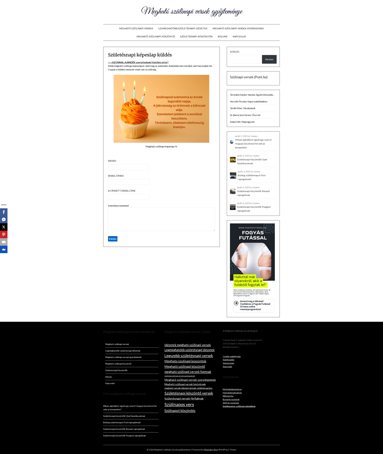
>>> (138, 62)
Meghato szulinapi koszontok (185, 361)
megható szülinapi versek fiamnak (187, 371)
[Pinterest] (3, 234)
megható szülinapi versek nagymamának (179, 376)
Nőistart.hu (228, 396)
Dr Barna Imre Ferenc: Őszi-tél (245, 115)
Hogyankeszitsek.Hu (232, 392)
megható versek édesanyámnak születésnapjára (188, 388)
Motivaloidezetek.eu (232, 389)
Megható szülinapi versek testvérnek (185, 384)
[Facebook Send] (3, 219)
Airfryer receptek (231, 403)
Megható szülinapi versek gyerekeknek (238, 28)
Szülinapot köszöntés (179, 411)
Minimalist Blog (211, 449)
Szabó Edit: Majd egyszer (242, 121)
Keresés (234, 51)
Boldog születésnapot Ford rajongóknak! (122, 422)
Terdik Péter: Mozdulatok (242, 108)
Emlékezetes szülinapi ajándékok (239, 406)
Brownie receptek (231, 399)
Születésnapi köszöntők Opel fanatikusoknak (124, 416)
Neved (112, 160)
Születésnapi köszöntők (196, 36)
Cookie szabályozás (232, 356)
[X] (3, 227)
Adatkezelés (228, 359)
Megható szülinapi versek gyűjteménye (191, 11)
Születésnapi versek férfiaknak (184, 398)
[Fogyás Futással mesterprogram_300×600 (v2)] (252, 312)
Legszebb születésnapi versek (188, 355)
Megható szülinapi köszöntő (156, 36)
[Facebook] (3, 212)
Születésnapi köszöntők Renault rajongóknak (124, 429)
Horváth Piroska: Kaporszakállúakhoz (248, 101)
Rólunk (222, 36)
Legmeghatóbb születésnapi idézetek (182, 28)
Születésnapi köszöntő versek (188, 393)
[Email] (3, 242)
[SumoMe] (3, 249)
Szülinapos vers (179, 404)
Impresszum (228, 363)
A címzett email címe (121, 190)
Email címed (116, 175)
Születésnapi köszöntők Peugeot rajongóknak (124, 435)
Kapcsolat (239, 36)
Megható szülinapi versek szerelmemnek (190, 380)
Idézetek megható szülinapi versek (187, 345)
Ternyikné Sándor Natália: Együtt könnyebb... (252, 94)
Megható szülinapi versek (136, 28)
